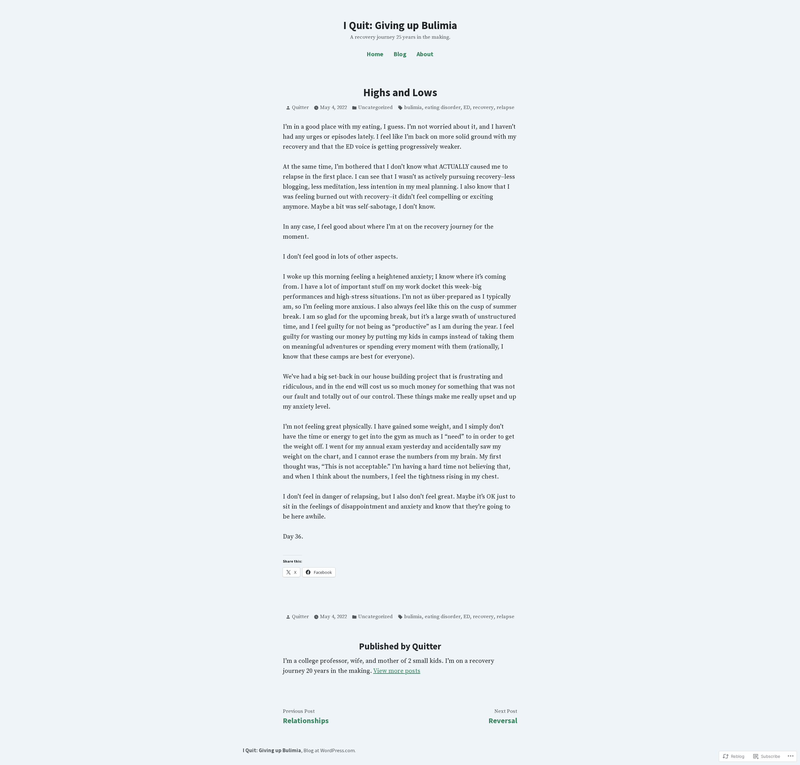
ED (466, 107)
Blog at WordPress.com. (329, 750)
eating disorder (443, 107)
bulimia (413, 107)
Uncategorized (375, 107)
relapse (505, 107)
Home (375, 54)
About (425, 54)
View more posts (396, 671)
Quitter (300, 107)
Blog (400, 54)
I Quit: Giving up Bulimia (400, 25)
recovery (483, 107)
